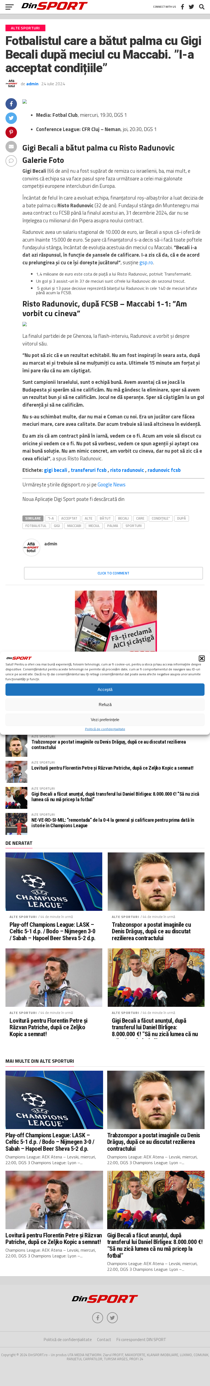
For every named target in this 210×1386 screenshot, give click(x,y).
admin (32, 83)
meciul (94, 525)
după (181, 518)
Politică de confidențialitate (105, 728)
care (140, 518)
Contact (104, 1339)
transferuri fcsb (89, 470)
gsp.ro (146, 262)
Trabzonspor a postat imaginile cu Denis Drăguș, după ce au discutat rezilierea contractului (108, 744)
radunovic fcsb (164, 470)
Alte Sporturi (23, 916)
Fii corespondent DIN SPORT (141, 1339)
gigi (57, 525)
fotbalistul (35, 525)
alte (88, 518)
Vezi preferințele (105, 719)
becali (123, 518)
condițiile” (161, 518)
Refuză (105, 704)
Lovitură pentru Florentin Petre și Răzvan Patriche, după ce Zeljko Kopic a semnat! (112, 768)
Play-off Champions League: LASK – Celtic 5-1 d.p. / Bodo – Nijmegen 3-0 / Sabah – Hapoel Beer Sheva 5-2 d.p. (53, 931)
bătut (105, 518)
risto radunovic (127, 470)
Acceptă (105, 689)
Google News (112, 484)
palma (112, 525)
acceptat (69, 518)
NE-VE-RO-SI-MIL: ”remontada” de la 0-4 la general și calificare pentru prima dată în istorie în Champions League (112, 822)
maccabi (74, 525)
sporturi (134, 525)
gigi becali (55, 470)
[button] (202, 658)
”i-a (51, 518)
